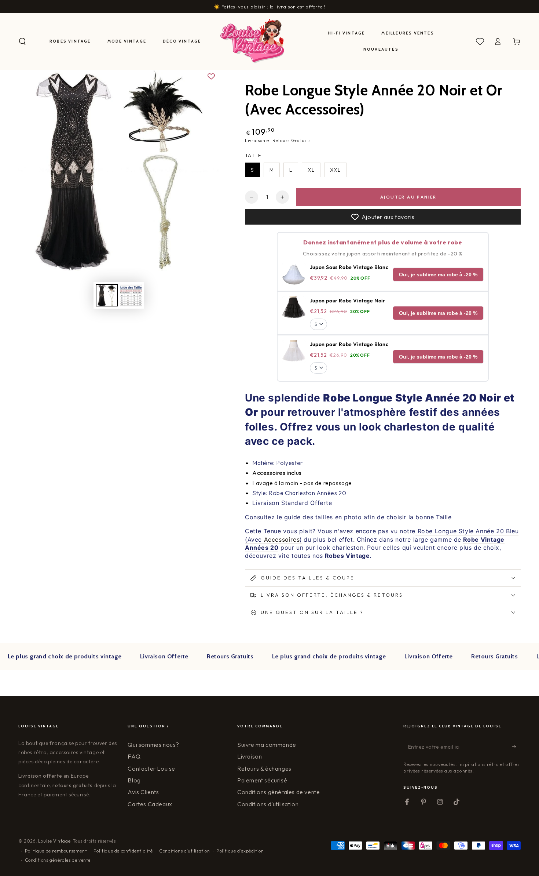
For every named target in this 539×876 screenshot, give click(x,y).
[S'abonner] (516, 747)
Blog (134, 780)
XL (311, 170)
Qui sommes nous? (153, 744)
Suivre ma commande (266, 744)
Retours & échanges (264, 768)
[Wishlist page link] (480, 41)
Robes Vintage (347, 555)
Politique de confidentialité (123, 851)
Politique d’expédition (240, 851)
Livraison (249, 756)
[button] (22, 41)
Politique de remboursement (56, 851)
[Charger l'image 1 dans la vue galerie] (107, 295)
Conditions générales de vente (278, 792)
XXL (335, 170)
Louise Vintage (54, 841)
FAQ (134, 756)
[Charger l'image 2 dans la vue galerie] (131, 295)
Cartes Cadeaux (150, 804)
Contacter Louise (151, 768)
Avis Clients (143, 792)
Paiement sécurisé (262, 780)
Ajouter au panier (408, 197)
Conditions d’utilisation (267, 804)
